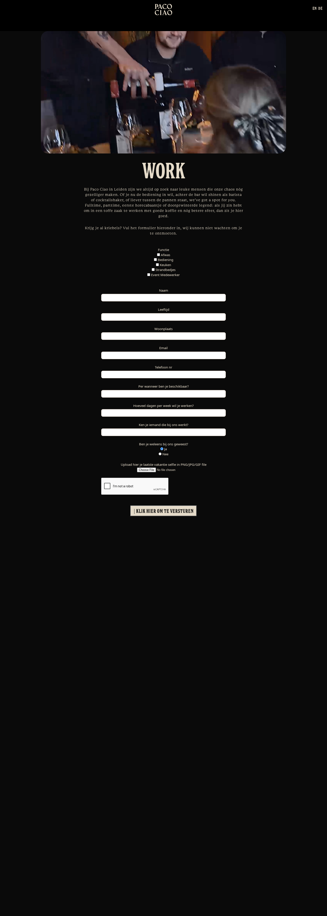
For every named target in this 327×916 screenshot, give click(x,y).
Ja (165, 449)
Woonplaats (163, 329)
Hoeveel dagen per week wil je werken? (163, 405)
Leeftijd (163, 309)
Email (163, 348)
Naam (163, 290)
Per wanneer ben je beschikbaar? (163, 386)
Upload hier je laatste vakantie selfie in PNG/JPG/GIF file (163, 464)
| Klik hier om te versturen (164, 511)
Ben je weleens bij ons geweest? (163, 444)
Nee (164, 454)
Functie (163, 249)
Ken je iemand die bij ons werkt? (163, 424)
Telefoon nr (163, 367)
